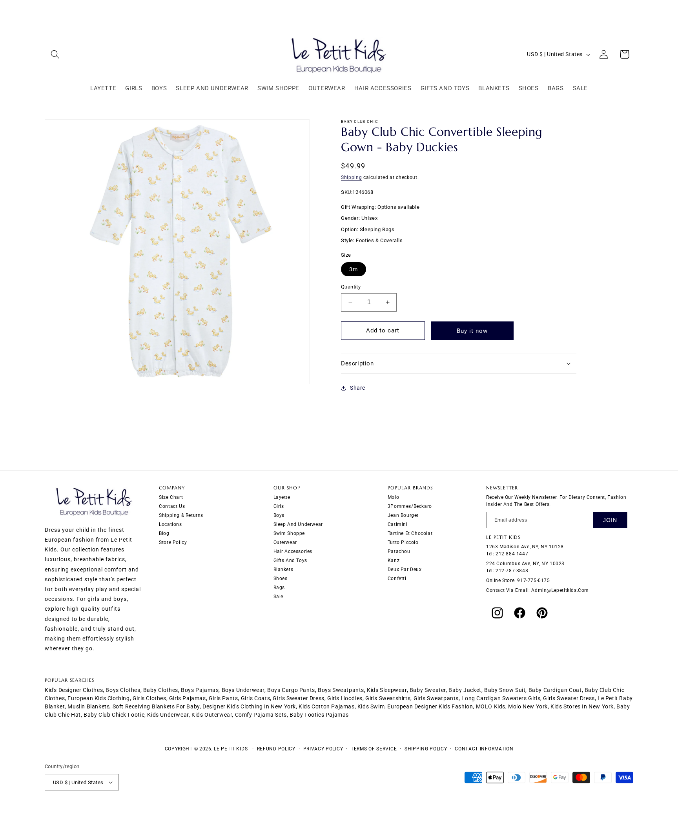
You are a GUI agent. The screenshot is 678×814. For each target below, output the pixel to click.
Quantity (351, 287)
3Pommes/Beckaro (410, 506)
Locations (170, 524)
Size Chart (171, 497)
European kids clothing (98, 698)
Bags (279, 587)
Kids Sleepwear (386, 690)
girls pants (223, 698)
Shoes (280, 578)
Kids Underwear (167, 715)
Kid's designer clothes (74, 690)
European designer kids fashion (430, 706)
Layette (281, 497)
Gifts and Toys (290, 560)
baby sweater (428, 690)
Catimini (398, 524)
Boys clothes (123, 690)
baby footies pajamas (319, 715)
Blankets (283, 569)
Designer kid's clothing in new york (249, 706)
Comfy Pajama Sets (261, 715)
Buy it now (472, 330)
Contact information (484, 749)
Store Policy (173, 542)
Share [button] (357, 388)
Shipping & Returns (181, 515)
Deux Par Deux (405, 569)
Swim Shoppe (289, 533)
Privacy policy (323, 749)
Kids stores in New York (582, 706)
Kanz (393, 560)
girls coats (255, 698)
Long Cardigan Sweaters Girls (500, 698)
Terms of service (374, 749)
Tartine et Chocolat (410, 533)
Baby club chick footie (114, 715)
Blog (164, 533)
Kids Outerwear (211, 715)
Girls (278, 506)
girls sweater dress (298, 698)
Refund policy (276, 749)
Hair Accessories (293, 551)
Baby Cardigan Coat (555, 690)
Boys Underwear (243, 690)
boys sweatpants (341, 690)
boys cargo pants (291, 690)
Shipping (351, 177)
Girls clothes (149, 698)
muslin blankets (88, 706)
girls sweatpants (436, 698)
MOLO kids (490, 706)
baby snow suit (504, 690)
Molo (393, 497)
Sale (278, 596)
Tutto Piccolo (403, 542)
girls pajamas (187, 698)
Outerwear (285, 542)
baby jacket (464, 690)
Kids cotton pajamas (326, 706)
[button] (55, 54)
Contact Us (172, 506)
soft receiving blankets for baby (156, 706)
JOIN (610, 520)
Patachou (399, 551)
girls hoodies (345, 698)
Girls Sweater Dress (568, 698)
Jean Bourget (403, 515)
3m (353, 269)
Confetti (397, 578)
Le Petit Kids (231, 749)
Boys (278, 515)
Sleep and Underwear (298, 524)
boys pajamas (200, 690)
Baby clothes (160, 690)
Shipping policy (426, 749)
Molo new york (528, 706)
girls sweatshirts (387, 698)
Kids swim (371, 706)
